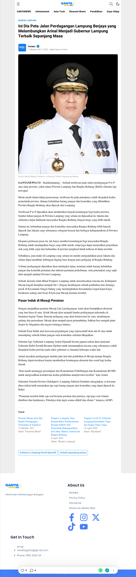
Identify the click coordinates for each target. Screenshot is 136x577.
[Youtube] (84, 527)
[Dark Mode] (117, 4)
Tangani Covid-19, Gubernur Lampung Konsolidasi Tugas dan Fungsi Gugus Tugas (97, 421)
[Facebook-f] (72, 517)
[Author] (22, 47)
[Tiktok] (72, 527)
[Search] (111, 4)
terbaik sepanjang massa (73, 452)
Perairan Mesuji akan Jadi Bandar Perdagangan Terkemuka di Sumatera (30, 421)
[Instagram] (84, 517)
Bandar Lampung (27, 20)
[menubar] (18, 4)
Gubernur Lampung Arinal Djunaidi (38, 452)
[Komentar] (31, 570)
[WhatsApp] (100, 570)
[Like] (22, 570)
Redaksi (31, 46)
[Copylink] (107, 570)
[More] (114, 570)
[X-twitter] (96, 517)
